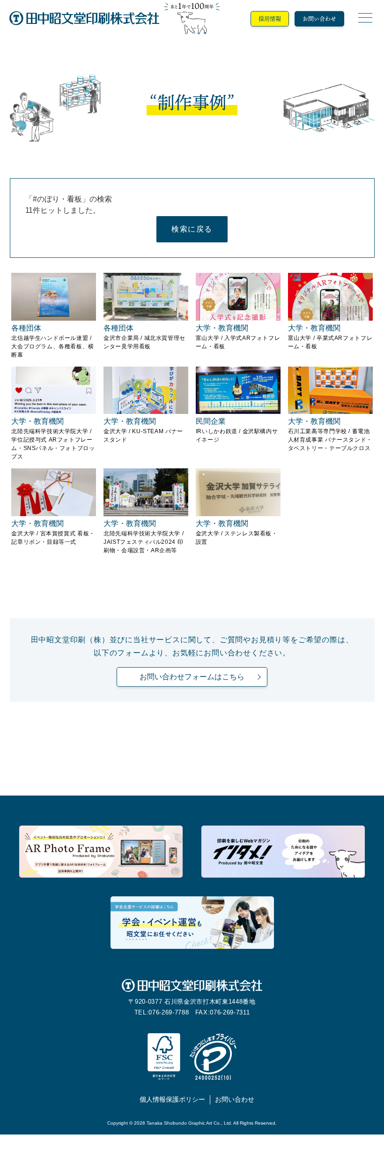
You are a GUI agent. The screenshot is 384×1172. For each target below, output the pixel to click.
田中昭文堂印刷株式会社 (84, 18)
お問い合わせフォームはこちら (192, 677)
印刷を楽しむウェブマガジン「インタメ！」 (283, 852)
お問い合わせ (319, 19)
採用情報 (269, 19)
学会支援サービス (192, 922)
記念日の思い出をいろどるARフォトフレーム (101, 852)
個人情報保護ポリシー (172, 1099)
